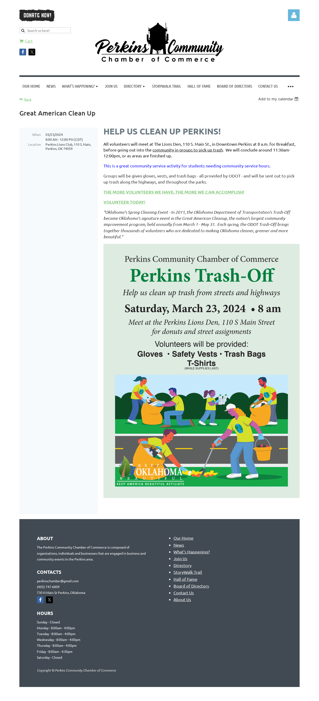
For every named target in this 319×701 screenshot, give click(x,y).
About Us (182, 599)
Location (34, 144)
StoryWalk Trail (188, 572)
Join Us (180, 558)
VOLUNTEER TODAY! (124, 202)
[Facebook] (22, 52)
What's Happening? (192, 551)
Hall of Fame (185, 579)
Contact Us (184, 592)
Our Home (183, 537)
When (36, 134)
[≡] (290, 86)
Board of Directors (191, 585)
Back (28, 99)
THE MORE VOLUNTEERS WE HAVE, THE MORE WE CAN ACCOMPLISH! (173, 192)
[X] (31, 52)
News (179, 544)
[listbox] (279, 99)
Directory (182, 565)
